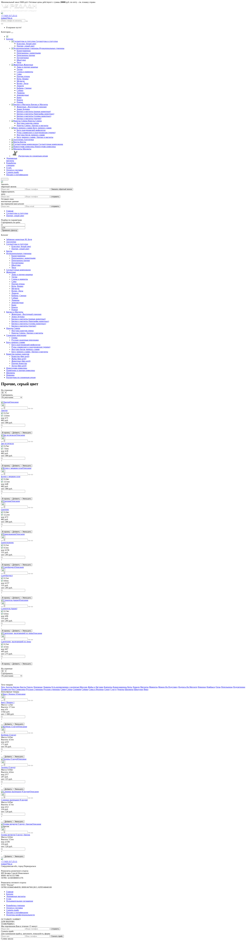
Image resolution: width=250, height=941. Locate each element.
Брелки (16, 687)
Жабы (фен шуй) (18, 359)
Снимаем (77, 689)
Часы (19, 62)
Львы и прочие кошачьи (27, 67)
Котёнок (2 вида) (8, 735)
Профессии (6, 689)
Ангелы (9, 687)
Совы (19, 74)
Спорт (107, 689)
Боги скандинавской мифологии (31, 130)
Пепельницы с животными (29, 53)
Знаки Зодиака (23, 109)
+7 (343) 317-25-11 (9, 16)
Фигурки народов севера (28, 123)
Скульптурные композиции (51, 144)
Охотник (5, 509)
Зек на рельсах (7, 443)
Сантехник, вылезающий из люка (16, 641)
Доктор (4, 410)
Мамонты (153, 687)
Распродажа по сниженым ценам (33, 156)
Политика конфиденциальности (20, 915)
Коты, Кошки (23, 79)
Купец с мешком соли (10, 476)
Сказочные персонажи (16, 335)
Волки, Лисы (22, 83)
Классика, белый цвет (26, 44)
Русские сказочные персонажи (25, 340)
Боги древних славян (42, 128)
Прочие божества (19, 363)
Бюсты (23, 142)
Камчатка (108, 687)
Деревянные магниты (16, 896)
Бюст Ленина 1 (7, 702)
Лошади (20, 86)
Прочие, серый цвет (26, 46)
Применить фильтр (9, 230)
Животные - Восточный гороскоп (32, 107)
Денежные (38, 687)
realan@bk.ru (6, 18)
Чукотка (120, 689)
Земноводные (23, 95)
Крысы (20, 100)
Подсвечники (23, 58)
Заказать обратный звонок (61, 189)
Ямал (146, 689)
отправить (55, 197)
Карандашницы (24, 51)
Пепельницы (227, 687)
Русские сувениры (51, 689)
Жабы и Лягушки (95, 687)
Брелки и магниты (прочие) (29, 118)
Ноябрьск (211, 687)
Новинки (10, 375)
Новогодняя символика (45, 146)
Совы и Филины (96, 689)
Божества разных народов (17, 354)
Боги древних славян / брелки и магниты (35, 137)
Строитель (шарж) (9, 608)
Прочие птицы (23, 76)
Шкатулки (21, 60)
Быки (19, 97)
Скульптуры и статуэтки (47, 41)
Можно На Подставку (168, 687)
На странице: (7, 390)
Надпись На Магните (187, 687)
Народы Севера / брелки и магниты (32, 125)
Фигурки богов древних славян (31, 135)
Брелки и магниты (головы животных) (34, 116)
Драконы (21, 93)
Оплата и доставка (14, 908)
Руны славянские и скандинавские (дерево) (36, 132)
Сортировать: (7, 395)
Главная (9, 211)
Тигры (20, 69)
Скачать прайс (57, 936)
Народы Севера (35, 121)
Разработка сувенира (15, 905)
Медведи (21, 81)
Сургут (113, 689)
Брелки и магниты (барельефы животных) (35, 114)
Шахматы (27, 149)
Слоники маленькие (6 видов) (14, 800)
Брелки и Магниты (39, 104)
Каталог (9, 894)
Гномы (14, 338)
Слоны (69, 689)
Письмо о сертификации (17, 912)
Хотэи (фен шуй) (18, 366)
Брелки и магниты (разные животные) (34, 111)
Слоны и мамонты (25, 72)
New (3, 687)
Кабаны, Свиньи (24, 88)
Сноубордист (7, 575)
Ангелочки (29, 139)
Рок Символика (19, 689)
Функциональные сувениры (51, 48)
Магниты (144, 687)
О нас (8, 899)
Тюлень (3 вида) (8, 767)
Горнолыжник (7, 542)
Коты (129, 687)
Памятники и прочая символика (20, 370)
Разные (20, 102)
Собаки (20, 90)
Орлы (218, 687)
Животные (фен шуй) (20, 361)
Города (30, 687)
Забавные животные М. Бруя (19, 239)
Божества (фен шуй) (20, 356)
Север (63, 689)
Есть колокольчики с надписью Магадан (69, 687)
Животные (28, 65)
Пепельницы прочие (26, 55)
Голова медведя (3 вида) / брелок (15, 835)
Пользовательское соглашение (19, 901)
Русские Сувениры (34, 689)
